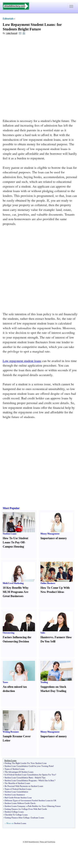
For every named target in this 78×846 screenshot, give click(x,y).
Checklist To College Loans (16, 815)
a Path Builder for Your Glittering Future (43, 806)
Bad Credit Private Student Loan (18, 797)
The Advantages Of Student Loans (19, 772)
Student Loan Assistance (15, 795)
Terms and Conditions (47, 842)
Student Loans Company (15, 806)
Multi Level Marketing (13, 583)
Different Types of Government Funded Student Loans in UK (30, 800)
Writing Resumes (11, 732)
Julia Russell (11, 33)
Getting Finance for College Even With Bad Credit (26, 809)
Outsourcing (8, 632)
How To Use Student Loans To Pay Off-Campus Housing (15, 542)
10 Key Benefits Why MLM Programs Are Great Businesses (15, 592)
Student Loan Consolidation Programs (21, 780)
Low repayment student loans (22, 361)
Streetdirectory (33, 842)
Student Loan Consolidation (16, 792)
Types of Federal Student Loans (18, 789)
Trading (44, 682)
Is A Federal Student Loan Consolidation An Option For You (30, 775)
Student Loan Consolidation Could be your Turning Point (29, 766)
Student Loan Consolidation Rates (19, 777)
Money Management (49, 533)
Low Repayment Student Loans (29, 24)
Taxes (5, 682)
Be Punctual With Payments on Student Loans (24, 786)
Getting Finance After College (17, 818)
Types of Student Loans (14, 769)
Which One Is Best (46, 780)
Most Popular (11, 508)
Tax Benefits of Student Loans (17, 783)
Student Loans (10, 533)
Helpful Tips (40, 777)
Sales (42, 632)
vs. (52, 637)
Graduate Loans (37, 818)
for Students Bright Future (32, 26)
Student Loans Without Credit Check (20, 803)
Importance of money (53, 538)
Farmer (59, 637)
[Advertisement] (39, 77)
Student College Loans (14, 812)
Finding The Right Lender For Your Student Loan (26, 763)
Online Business (47, 583)
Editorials (8, 18)
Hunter (44, 637)
